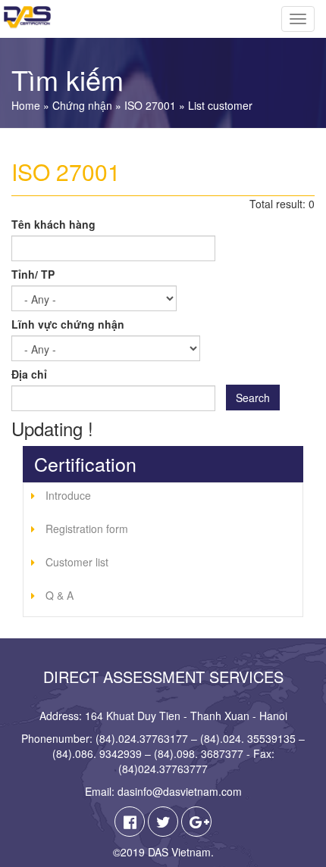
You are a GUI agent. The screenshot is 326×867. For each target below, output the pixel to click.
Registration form (86, 528)
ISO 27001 (150, 105)
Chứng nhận (82, 105)
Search (253, 397)
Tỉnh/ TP (33, 274)
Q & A (59, 595)
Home (25, 105)
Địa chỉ (29, 374)
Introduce (68, 495)
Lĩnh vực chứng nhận (67, 324)
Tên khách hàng (53, 224)
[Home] (25, 17)
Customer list (76, 561)
